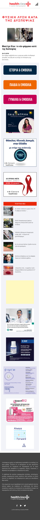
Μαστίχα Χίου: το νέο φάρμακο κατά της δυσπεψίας (19, 47)
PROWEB (26, 509)
